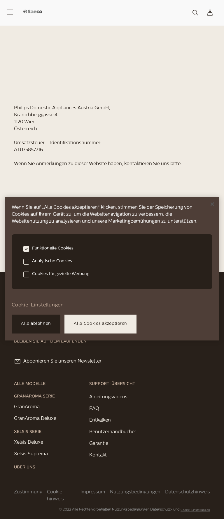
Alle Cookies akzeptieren (100, 324)
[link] (32, 13)
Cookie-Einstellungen (195, 510)
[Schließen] (212, 204)
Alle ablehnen (36, 324)
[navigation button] (10, 12)
